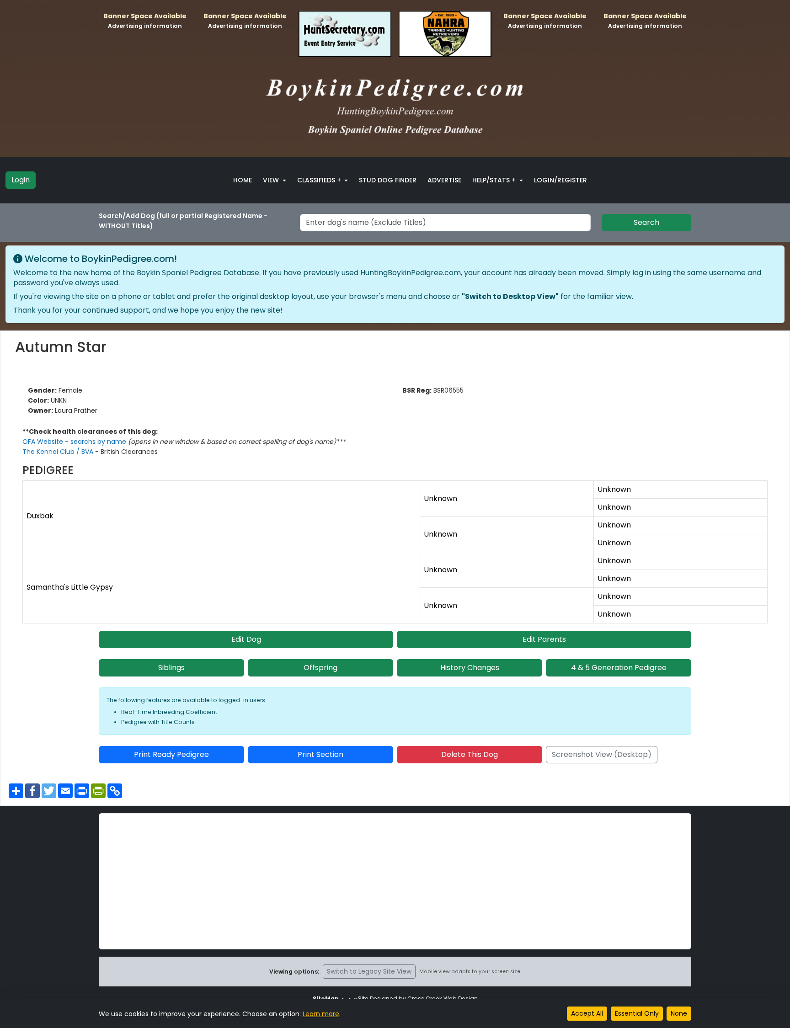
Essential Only (637, 1013)
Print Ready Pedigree (171, 754)
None (679, 1013)
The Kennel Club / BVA (58, 451)
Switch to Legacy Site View (369, 971)
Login (20, 180)
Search (646, 222)
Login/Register (560, 180)
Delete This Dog (469, 754)
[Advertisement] (395, 881)
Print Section (320, 754)
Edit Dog (246, 639)
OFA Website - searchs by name (75, 441)
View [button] (272, 180)
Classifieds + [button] (320, 180)
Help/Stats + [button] (495, 180)
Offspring (320, 667)
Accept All (587, 1013)
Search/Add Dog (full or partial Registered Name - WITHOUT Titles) (183, 220)
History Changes (469, 667)
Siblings (171, 667)
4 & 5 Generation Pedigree (619, 667)
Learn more (321, 1013)
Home (242, 180)
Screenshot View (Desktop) (601, 754)
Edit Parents (544, 639)
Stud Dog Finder (387, 180)
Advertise (444, 180)
